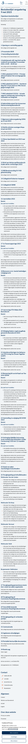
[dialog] (14, 732)
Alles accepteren (14, 732)
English (2, 706)
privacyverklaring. (13, 729)
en (5, 715)
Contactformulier (8, 685)
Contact (3, 697)
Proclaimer (3, 718)
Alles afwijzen (14, 740)
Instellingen (14, 736)
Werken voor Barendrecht (7, 700)
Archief (2, 703)
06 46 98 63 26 (8, 682)
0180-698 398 (7, 675)
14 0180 (6, 679)
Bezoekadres (7, 688)
